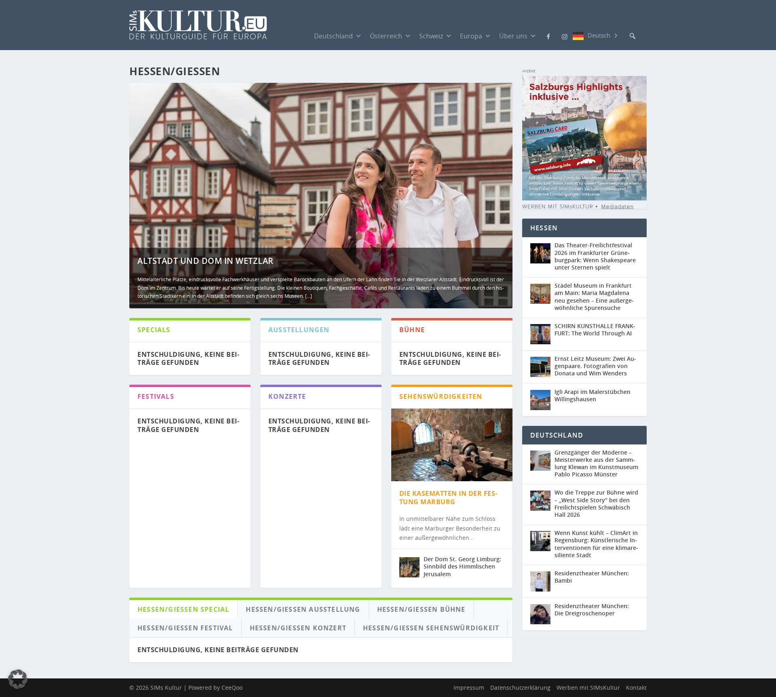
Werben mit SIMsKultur (588, 687)
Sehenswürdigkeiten (441, 396)
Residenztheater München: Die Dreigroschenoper (592, 609)
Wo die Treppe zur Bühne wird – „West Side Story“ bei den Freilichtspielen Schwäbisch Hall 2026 (596, 503)
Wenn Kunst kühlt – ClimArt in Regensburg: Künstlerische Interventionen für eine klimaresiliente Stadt (596, 544)
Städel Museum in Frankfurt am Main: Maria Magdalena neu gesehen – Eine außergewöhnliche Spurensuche (594, 297)
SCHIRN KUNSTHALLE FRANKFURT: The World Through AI (595, 329)
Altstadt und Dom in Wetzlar (205, 260)
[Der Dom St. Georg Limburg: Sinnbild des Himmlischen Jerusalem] (409, 567)
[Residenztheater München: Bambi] (542, 581)
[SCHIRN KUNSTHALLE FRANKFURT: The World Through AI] (542, 334)
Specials (154, 329)
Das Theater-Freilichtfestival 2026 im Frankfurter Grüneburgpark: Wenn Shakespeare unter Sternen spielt (595, 256)
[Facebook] (548, 35)
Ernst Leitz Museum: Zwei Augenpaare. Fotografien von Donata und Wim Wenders (595, 366)
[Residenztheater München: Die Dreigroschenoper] (542, 614)
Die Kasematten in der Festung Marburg (448, 497)
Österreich (386, 36)
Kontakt (636, 687)
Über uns (513, 36)
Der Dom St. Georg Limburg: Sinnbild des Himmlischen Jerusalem (462, 566)
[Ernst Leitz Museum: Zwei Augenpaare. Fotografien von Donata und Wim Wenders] (542, 367)
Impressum (468, 687)
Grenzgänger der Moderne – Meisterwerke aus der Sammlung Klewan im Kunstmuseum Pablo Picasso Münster (596, 463)
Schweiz (431, 36)
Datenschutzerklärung (520, 687)
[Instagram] (565, 36)
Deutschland (333, 36)
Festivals (155, 396)
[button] (632, 36)
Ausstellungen (299, 329)
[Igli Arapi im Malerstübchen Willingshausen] (542, 400)
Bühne (412, 329)
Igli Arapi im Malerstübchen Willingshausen (592, 395)
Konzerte (287, 396)
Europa (471, 36)
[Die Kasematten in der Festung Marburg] (451, 445)
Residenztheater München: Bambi (592, 576)
